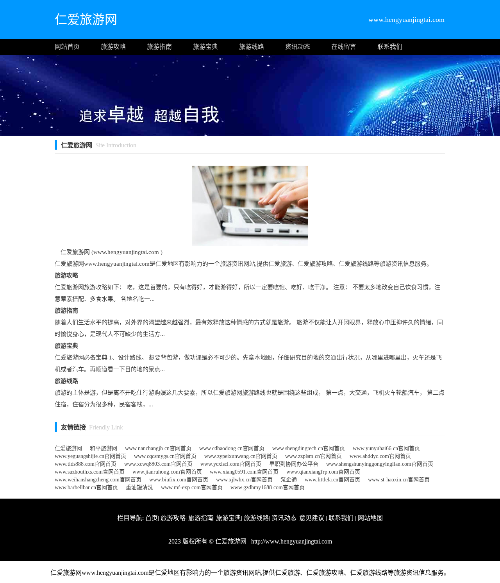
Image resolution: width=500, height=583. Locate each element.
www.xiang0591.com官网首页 (244, 472)
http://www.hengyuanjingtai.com (291, 541)
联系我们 (389, 46)
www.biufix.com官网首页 (178, 480)
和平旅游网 (103, 448)
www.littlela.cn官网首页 (332, 480)
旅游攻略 (113, 46)
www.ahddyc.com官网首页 (380, 456)
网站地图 (370, 518)
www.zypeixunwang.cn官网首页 (240, 456)
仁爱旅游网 (68, 448)
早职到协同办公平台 (293, 464)
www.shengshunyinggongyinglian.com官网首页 (379, 464)
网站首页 (67, 46)
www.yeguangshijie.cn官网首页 (90, 456)
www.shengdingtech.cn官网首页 (308, 448)
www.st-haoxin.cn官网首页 (399, 480)
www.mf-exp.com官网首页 (192, 487)
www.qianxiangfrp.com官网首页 (323, 472)
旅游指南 (159, 46)
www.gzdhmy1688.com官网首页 (267, 487)
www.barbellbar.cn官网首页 (86, 487)
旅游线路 (251, 46)
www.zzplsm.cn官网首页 (313, 456)
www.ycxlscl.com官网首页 (230, 464)
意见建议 (311, 518)
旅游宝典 (205, 46)
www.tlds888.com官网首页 (85, 464)
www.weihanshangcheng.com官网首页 (98, 480)
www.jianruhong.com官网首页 (167, 472)
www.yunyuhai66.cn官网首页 (386, 448)
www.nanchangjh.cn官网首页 (158, 448)
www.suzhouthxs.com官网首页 (90, 472)
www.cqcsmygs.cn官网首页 (165, 456)
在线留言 (343, 46)
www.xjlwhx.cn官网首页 (244, 480)
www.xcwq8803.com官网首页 (158, 464)
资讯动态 (297, 46)
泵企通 (288, 480)
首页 (151, 518)
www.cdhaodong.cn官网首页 (231, 448)
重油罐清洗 (139, 487)
